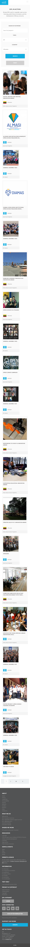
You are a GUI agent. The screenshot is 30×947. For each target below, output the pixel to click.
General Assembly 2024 (10, 167)
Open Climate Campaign (10, 372)
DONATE (15, 924)
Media (3, 854)
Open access (5, 842)
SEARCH (15, 56)
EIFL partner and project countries (10, 830)
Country (14, 44)
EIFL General (5, 177)
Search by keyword (15, 25)
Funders (4, 806)
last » (22, 781)
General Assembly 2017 (10, 664)
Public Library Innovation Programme (10, 106)
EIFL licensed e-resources (8, 818)
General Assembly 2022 (10, 341)
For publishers (5, 872)
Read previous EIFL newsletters (9, 917)
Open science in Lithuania (11, 310)
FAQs (3, 809)
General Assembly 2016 (10, 735)
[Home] (4, 2)
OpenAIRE (6, 553)
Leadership (4, 799)
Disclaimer (4, 894)
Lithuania (9, 102)
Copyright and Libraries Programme (9, 775)
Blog (3, 851)
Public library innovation (8, 844)
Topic (14, 35)
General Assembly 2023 (10, 238)
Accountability (5, 801)
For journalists (5, 877)
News (3, 849)
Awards (4, 802)
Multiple (5, 142)
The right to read (8, 766)
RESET (15, 63)
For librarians (5, 869)
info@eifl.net (8, 939)
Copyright (4, 835)
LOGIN (8, 901)
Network (4, 804)
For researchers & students (8, 870)
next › (16, 781)
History (4, 797)
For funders (5, 875)
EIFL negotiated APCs (7, 821)
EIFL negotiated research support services (12, 819)
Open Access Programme (7, 145)
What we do (5, 816)
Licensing (4, 840)
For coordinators (6, 879)
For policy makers (6, 874)
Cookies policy (5, 891)
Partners (4, 807)
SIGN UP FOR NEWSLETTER (15, 913)
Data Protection (6, 889)
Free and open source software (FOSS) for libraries (14, 837)
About (3, 796)
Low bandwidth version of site (9, 884)
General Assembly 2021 (10, 403)
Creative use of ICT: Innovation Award (14, 522)
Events (3, 852)
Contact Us (4, 811)
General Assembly (6, 823)
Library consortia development (9, 839)
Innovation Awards (6, 824)
